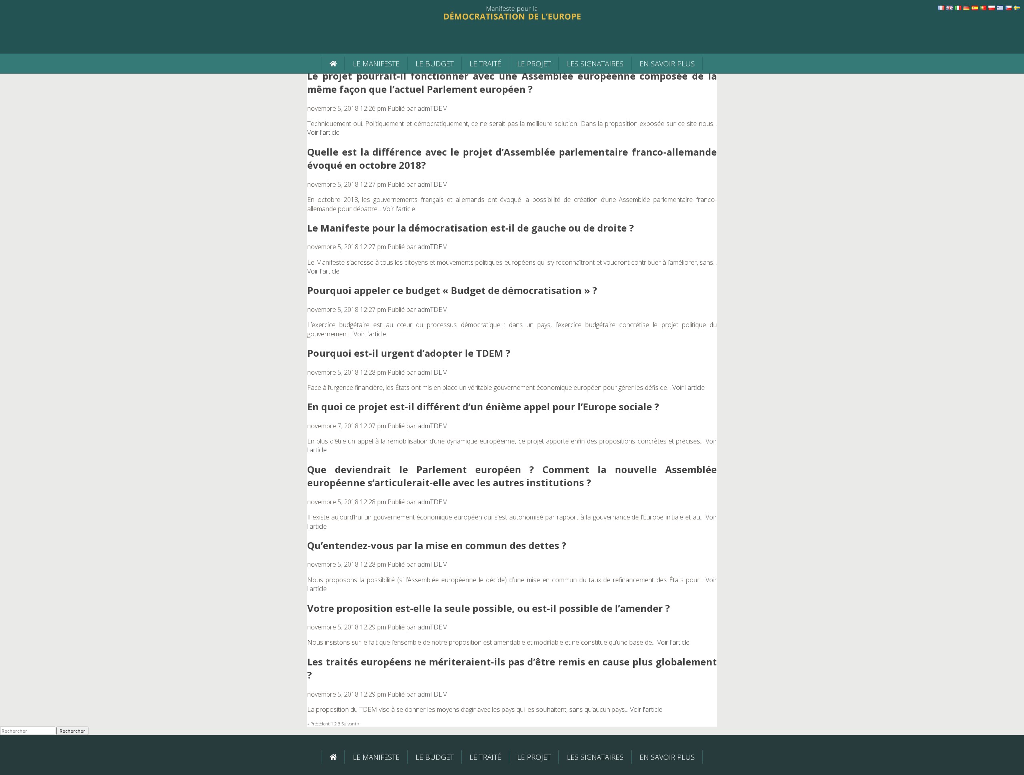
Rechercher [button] (72, 731)
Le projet (534, 63)
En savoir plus (667, 63)
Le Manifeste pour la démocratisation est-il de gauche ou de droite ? (470, 227)
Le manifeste (376, 63)
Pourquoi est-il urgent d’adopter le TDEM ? (408, 353)
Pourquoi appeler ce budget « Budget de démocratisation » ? (452, 290)
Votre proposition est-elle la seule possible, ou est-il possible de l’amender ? (488, 608)
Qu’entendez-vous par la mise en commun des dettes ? (436, 545)
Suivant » (351, 724)
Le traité (485, 63)
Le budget (435, 63)
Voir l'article (323, 132)
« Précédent (318, 724)
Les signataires (595, 63)
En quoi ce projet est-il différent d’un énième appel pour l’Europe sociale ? (483, 406)
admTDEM (433, 108)
